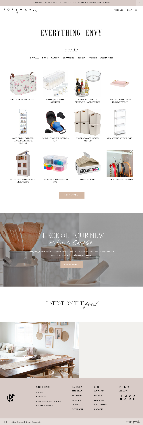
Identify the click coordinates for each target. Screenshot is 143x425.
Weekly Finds (106, 58)
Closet (76, 405)
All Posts (77, 396)
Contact (41, 397)
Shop (129, 10)
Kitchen (76, 400)
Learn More (71, 265)
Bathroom (77, 409)
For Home (99, 400)
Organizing (68, 58)
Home (45, 58)
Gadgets (55, 58)
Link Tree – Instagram (48, 401)
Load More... (72, 195)
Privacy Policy (44, 406)
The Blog (119, 10)
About (39, 392)
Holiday (81, 58)
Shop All (34, 58)
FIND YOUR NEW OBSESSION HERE (92, 3)
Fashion (93, 58)
